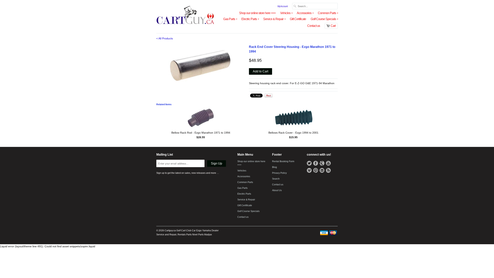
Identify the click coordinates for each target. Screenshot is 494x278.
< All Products (164, 38)
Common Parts (328, 13)
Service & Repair (274, 19)
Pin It (268, 95)
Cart (333, 25)
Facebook (315, 163)
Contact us (313, 25)
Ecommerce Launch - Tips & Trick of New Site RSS (328, 170)
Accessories (305, 13)
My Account (282, 6)
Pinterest (315, 170)
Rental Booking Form (283, 161)
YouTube (328, 163)
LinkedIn (322, 170)
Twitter (309, 163)
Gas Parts (230, 19)
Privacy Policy (279, 173)
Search (276, 178)
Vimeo (309, 170)
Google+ (322, 163)
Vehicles (286, 13)
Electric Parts (250, 19)
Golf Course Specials (324, 19)
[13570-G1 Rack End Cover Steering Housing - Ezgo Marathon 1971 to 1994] (200, 65)
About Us (277, 190)
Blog (274, 167)
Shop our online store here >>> (257, 13)
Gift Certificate (298, 19)
